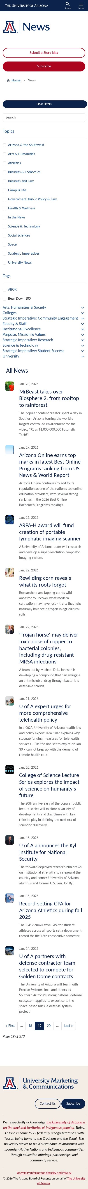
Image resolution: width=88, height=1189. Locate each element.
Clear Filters (52, 103)
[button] (44, 307)
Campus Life (17, 190)
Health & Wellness (21, 208)
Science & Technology (24, 226)
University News (20, 263)
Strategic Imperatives (23, 254)
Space (12, 244)
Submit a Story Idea (44, 53)
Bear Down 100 (19, 299)
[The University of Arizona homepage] (26, 5)
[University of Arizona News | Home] (44, 26)
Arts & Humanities (21, 154)
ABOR (12, 289)
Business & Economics (24, 172)
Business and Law (21, 181)
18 (30, 1026)
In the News (16, 217)
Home (16, 80)
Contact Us (48, 1104)
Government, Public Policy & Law (32, 199)
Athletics (14, 163)
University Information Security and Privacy (44, 1173)
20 (49, 1026)
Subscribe (44, 66)
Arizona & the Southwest (26, 145)
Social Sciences (19, 235)
